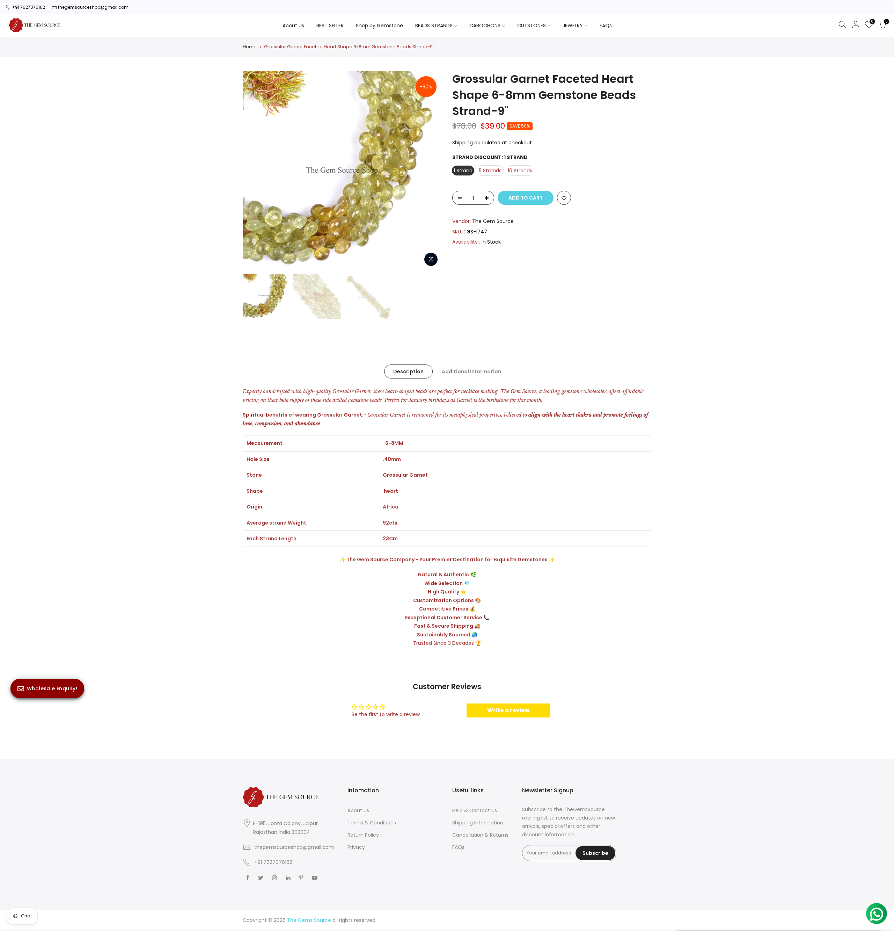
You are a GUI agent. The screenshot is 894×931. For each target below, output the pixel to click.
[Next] (429, 170)
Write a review (508, 710)
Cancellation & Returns (480, 834)
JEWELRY (573, 25)
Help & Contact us (474, 810)
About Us (293, 25)
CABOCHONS (484, 25)
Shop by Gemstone (379, 25)
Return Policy (363, 834)
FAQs (606, 25)
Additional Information (471, 371)
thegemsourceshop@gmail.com (93, 7)
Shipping (462, 142)
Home (250, 47)
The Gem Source (493, 221)
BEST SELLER (330, 25)
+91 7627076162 (28, 7)
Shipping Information (477, 822)
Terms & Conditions (371, 822)
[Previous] (255, 170)
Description (408, 371)
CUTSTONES (531, 25)
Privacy (356, 847)
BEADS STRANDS (434, 25)
